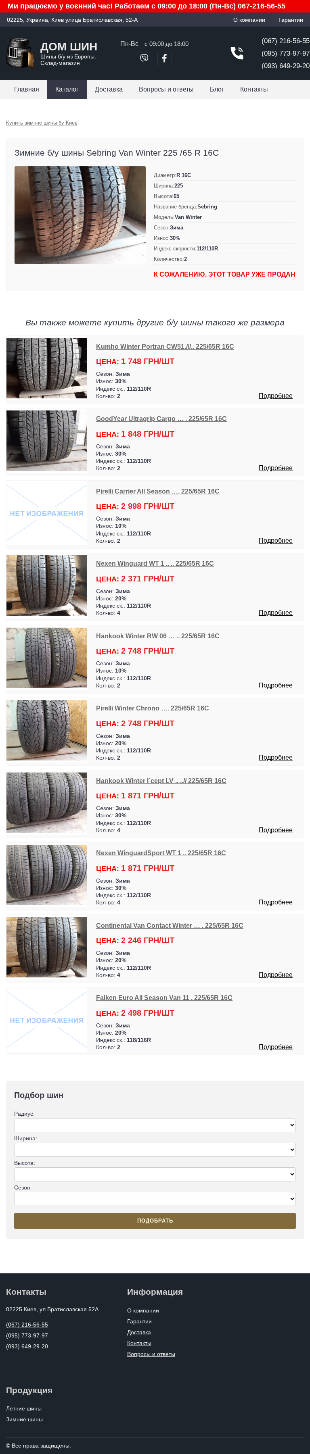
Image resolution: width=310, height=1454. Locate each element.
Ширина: (25, 1138)
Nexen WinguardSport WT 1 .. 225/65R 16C (161, 852)
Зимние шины (24, 1419)
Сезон (22, 1187)
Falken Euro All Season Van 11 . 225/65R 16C (164, 997)
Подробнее (276, 395)
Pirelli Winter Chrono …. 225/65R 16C (152, 708)
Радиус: (24, 1113)
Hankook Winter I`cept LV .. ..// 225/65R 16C (161, 780)
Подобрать (155, 1221)
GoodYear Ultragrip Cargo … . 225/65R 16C (161, 418)
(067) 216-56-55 (286, 41)
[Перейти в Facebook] (164, 59)
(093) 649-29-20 (286, 66)
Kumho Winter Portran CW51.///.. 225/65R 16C (165, 346)
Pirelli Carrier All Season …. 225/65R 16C (158, 491)
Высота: (24, 1163)
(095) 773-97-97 (286, 53)
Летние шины (24, 1408)
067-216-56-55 (261, 6)
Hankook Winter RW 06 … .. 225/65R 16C (158, 636)
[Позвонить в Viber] (144, 59)
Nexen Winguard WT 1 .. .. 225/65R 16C (155, 563)
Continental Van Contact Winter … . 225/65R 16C (169, 925)
